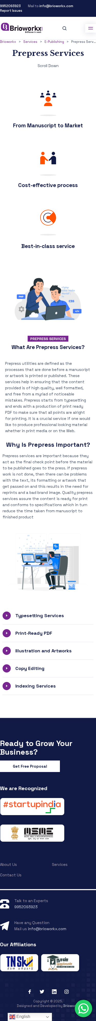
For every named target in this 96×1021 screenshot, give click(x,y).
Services (60, 864)
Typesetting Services (39, 615)
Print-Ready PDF (33, 633)
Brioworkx (71, 1006)
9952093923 (10, 6)
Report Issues (11, 10)
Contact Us (11, 875)
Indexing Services (35, 686)
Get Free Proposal (30, 766)
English (22, 1016)
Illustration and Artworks (43, 651)
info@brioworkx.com (56, 6)
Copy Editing (30, 668)
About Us (8, 864)
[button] (48, 615)
